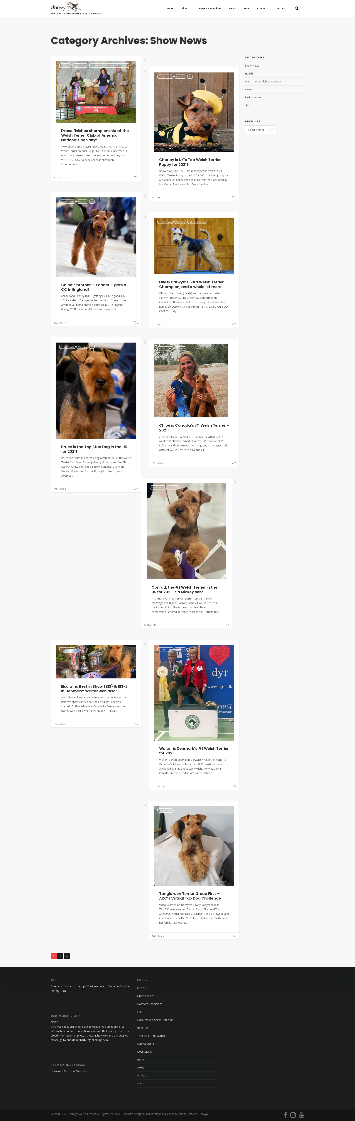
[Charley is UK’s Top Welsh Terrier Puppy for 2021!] (194, 112)
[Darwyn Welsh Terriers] (76, 8)
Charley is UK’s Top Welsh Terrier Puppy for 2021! (190, 162)
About (140, 1083)
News (140, 1067)
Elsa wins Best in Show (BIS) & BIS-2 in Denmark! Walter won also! (94, 689)
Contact (142, 988)
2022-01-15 (150, 625)
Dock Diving (144, 1051)
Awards (65, 65)
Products (142, 1075)
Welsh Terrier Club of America (109, 65)
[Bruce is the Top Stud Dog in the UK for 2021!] (96, 391)
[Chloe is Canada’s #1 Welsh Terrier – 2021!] (194, 380)
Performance (196, 221)
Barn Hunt (143, 1027)
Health (249, 73)
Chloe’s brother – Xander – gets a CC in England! (93, 287)
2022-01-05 (158, 786)
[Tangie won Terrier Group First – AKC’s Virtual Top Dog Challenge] (194, 846)
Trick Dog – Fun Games (151, 1035)
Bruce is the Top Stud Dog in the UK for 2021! (94, 449)
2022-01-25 (60, 489)
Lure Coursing (145, 1043)
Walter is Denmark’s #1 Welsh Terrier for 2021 (194, 751)
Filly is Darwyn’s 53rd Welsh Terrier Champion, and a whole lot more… (191, 284)
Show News (80, 65)
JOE (64, 991)
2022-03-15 (158, 197)
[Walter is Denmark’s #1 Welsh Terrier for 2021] (194, 693)
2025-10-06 (60, 177)
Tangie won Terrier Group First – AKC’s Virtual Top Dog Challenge (190, 896)
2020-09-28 (60, 724)
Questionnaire (145, 996)
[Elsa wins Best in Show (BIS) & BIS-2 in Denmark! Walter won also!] (96, 661)
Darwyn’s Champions (149, 1004)
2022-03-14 (60, 322)
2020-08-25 (158, 935)
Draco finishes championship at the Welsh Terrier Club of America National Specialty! (95, 135)
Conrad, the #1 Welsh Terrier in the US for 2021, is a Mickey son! (184, 590)
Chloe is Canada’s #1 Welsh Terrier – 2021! (194, 428)
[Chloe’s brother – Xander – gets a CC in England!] (96, 237)
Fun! (139, 1012)
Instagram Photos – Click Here (69, 1071)
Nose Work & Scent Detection (155, 1020)
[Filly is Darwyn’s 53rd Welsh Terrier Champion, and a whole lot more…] (194, 246)
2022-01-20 (158, 463)
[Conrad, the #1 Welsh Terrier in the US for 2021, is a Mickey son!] (186, 531)
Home (141, 1059)
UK (190, 76)
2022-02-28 (158, 324)
